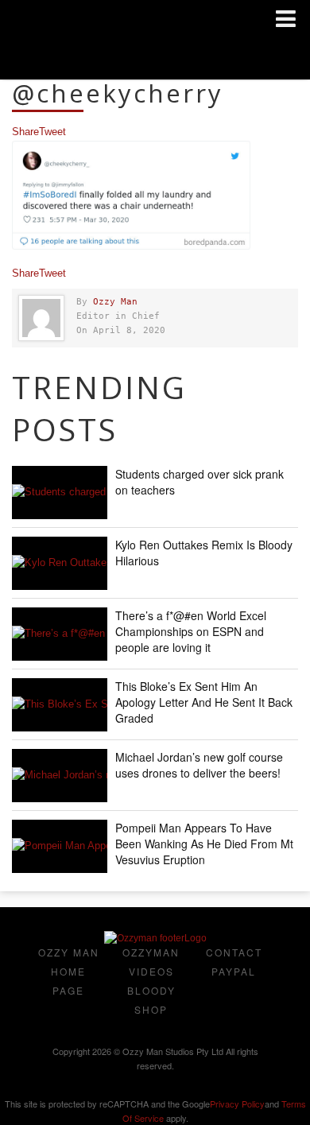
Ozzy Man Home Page (68, 971)
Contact (234, 952)
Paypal (233, 971)
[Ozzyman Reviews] (155, 938)
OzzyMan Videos (151, 961)
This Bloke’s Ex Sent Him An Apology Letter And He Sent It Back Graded (204, 702)
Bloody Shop (151, 999)
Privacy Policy (237, 1103)
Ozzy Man (115, 302)
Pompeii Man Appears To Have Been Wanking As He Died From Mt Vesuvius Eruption (204, 843)
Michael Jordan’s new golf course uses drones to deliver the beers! (199, 765)
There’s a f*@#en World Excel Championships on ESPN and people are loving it (190, 631)
